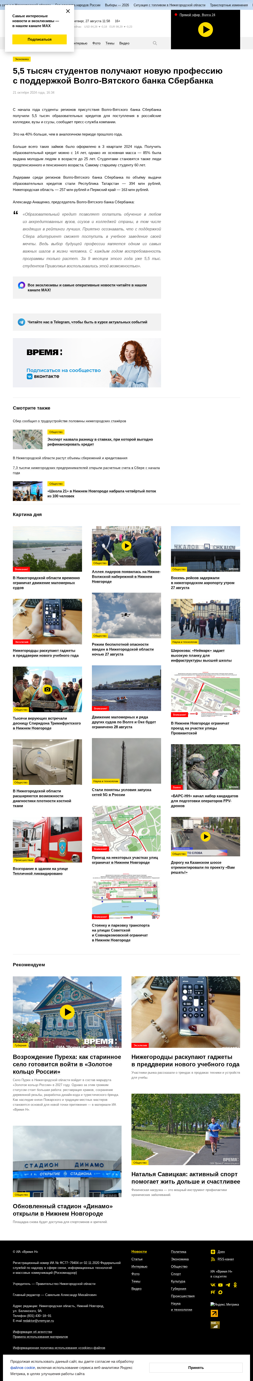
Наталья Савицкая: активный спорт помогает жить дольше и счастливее (185, 1173)
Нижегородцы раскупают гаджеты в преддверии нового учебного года (185, 1056)
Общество (179, 1266)
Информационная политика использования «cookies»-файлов (59, 1348)
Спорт (176, 1274)
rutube (213, 1292)
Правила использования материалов (40, 1337)
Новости (139, 1251)
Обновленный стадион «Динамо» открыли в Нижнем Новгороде (63, 1205)
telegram (227, 1284)
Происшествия (183, 1296)
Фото (135, 1274)
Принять (196, 1367)
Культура (178, 1281)
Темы (135, 1281)
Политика (178, 1252)
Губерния (178, 1289)
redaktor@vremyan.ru (38, 1321)
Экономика (22, 59)
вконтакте (213, 1284)
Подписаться (40, 39)
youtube (220, 1284)
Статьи (137, 1259)
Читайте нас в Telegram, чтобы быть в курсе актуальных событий (87, 322)
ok (235, 1284)
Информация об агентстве (32, 1332)
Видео (136, 1289)
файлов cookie (22, 1367)
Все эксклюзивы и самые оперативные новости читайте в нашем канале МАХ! (87, 287)
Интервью (139, 1266)
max (220, 1292)
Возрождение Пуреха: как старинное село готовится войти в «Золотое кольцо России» (67, 1059)
